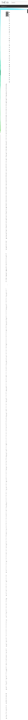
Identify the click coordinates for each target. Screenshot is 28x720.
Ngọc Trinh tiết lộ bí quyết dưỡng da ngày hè (9, 47)
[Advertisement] (15, 35)
